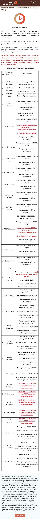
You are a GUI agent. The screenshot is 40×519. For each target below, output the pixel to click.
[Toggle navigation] (33, 3)
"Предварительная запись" (16, 44)
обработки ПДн (20, 511)
